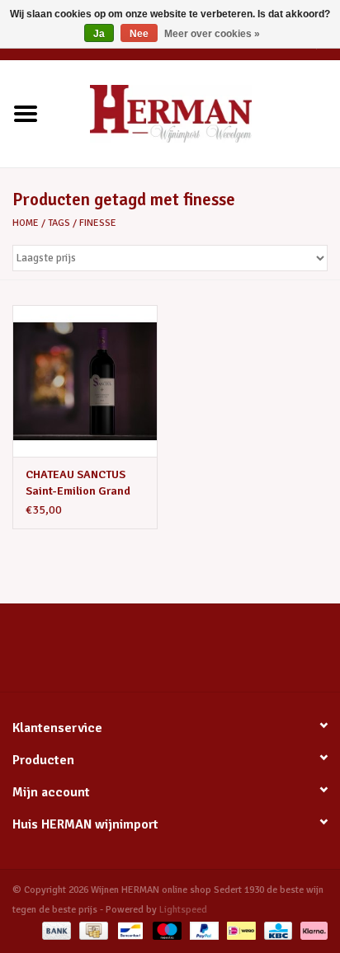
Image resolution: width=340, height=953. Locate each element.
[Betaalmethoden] (54, 930)
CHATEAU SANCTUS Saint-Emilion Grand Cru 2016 (78, 483)
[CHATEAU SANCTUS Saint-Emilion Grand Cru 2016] (85, 381)
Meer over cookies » (212, 34)
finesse (97, 223)
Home (25, 223)
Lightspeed (183, 910)
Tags (59, 223)
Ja (99, 34)
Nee (139, 34)
